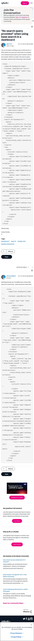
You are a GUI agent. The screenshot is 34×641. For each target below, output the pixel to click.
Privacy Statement (16, 633)
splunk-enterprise (7, 244)
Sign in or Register (21, 17)
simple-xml (21, 241)
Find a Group (17, 544)
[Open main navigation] (31, 3)
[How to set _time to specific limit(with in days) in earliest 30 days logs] (28, 267)
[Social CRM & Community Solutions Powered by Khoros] (27, 611)
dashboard (5, 241)
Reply (6, 257)
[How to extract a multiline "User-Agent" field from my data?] (32, 267)
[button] (32, 27)
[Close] (31, 625)
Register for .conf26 (17, 497)
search (13, 241)
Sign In (25, 3)
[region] (17, 631)
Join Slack (17, 521)
